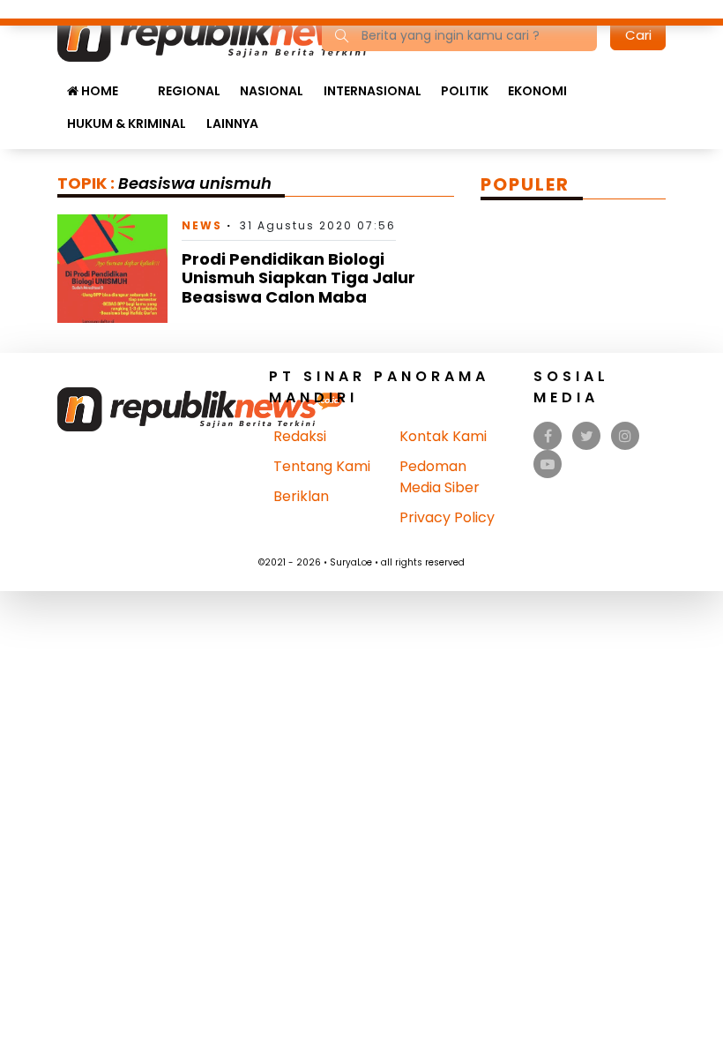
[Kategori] (137, 82)
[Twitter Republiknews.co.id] (586, 436)
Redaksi (299, 436)
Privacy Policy (447, 517)
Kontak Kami (443, 436)
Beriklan (301, 496)
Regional (189, 91)
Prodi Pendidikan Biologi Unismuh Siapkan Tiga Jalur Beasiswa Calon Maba (298, 278)
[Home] (228, 34)
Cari (638, 35)
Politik (464, 91)
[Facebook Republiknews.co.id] (548, 436)
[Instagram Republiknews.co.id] (625, 436)
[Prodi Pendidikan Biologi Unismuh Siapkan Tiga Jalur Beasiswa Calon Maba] (112, 268)
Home (98, 91)
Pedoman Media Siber (439, 477)
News (202, 225)
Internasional (372, 91)
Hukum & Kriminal (126, 123)
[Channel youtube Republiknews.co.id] (547, 464)
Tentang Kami (321, 466)
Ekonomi (537, 91)
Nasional (271, 91)
